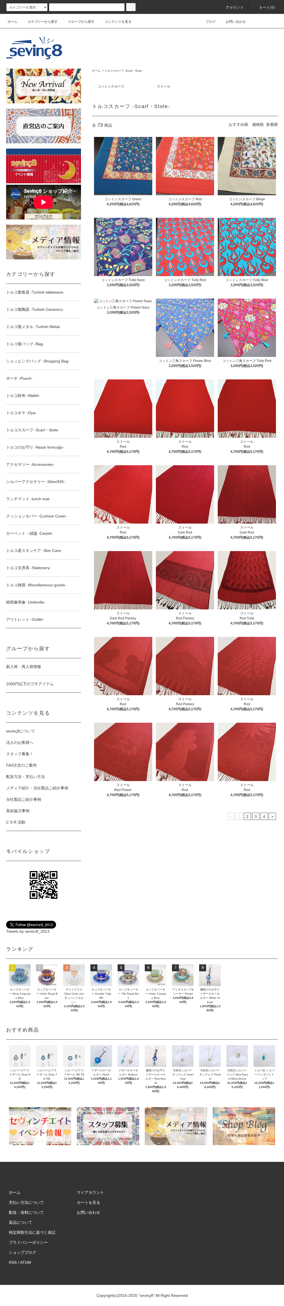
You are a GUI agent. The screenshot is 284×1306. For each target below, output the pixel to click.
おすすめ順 (238, 124)
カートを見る (88, 1202)
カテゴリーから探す (43, 22)
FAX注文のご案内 (21, 765)
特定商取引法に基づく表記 (32, 1232)
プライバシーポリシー (28, 1242)
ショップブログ (22, 1252)
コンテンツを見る (118, 22)
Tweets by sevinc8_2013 (27, 931)
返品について (20, 1222)
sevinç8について (20, 731)
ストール (163, 86)
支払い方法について (26, 1202)
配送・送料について (26, 1212)
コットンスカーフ (111, 86)
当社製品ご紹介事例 (23, 799)
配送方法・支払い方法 (25, 776)
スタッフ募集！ (19, 754)
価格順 (258, 124)
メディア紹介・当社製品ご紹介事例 (37, 788)
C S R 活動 (15, 822)
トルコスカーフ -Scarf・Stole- (124, 70)
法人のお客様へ (19, 742)
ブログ (210, 22)
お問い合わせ (236, 22)
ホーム (12, 22)
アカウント (235, 7)
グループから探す (81, 22)
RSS (13, 1262)
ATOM (25, 1262)
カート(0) (267, 7)
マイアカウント (90, 1192)
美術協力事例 (17, 811)
